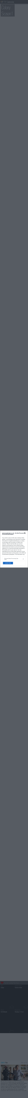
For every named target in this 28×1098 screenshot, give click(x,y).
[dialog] (14, 549)
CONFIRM (8, 563)
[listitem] (14, 559)
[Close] (25, 533)
